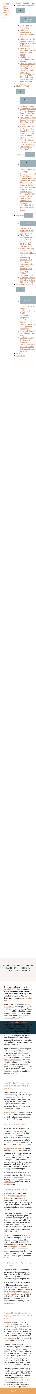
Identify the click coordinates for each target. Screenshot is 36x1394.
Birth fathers (9, 1112)
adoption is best (16, 1131)
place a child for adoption (16, 1293)
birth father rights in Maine (17, 1058)
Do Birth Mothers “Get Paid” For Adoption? (27, 66)
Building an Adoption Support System (27, 59)
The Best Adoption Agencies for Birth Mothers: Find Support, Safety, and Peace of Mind (28, 182)
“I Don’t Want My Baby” (28, 307)
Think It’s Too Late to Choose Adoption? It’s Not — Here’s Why (27, 192)
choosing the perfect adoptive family (17, 1176)
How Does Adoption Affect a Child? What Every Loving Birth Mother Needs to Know (27, 240)
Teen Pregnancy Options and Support (27, 340)
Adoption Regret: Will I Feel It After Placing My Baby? (27, 280)
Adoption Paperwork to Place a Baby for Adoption (27, 33)
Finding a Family (23, 86)
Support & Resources (25, 5)
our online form (17, 1055)
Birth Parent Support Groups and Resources (27, 230)
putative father (18, 1329)
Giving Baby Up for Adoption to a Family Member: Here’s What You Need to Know (27, 131)
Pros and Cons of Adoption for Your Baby (27, 333)
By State (19, 353)
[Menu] (33, 3)
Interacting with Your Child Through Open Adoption (27, 267)
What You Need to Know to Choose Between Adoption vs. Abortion (27, 347)
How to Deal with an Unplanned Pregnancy (27, 326)
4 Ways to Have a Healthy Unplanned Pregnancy (27, 314)
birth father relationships (20, 1022)
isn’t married (9, 1338)
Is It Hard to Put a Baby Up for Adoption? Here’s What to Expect (28, 73)
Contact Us (20, 356)
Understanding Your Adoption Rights (26, 81)
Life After (20, 215)
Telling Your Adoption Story (26, 274)
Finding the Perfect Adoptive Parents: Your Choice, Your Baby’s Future (28, 112)
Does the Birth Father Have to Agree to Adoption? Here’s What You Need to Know (27, 204)
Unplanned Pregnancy (25, 284)
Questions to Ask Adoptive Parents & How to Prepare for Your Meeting (27, 141)
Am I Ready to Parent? (26, 321)
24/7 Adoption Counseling (26, 27)
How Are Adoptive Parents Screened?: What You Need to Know (28, 121)
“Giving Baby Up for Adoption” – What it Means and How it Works (28, 172)
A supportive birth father (14, 1148)
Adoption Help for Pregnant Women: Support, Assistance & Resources (28, 42)
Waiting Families (23, 3)
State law (7, 1322)
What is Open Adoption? (26, 148)
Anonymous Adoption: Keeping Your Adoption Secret (28, 51)
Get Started (20, 155)
